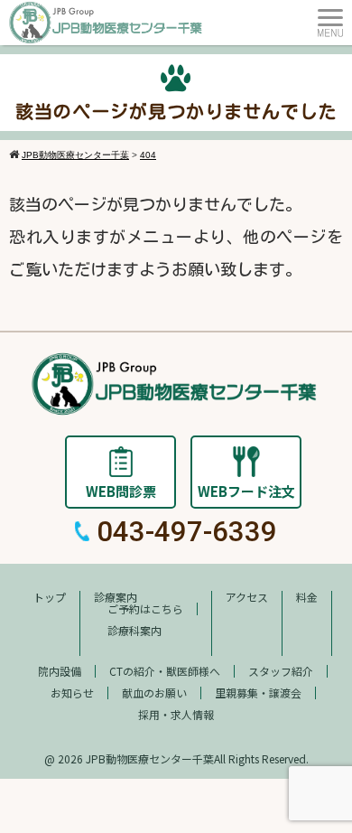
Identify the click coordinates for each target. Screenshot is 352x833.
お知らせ (72, 692)
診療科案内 (134, 630)
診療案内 (115, 596)
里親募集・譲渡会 (258, 692)
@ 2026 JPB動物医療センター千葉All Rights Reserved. (176, 758)
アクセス (247, 596)
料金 (307, 596)
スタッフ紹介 (280, 671)
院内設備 (59, 671)
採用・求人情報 (176, 714)
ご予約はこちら (145, 608)
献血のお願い (154, 692)
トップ (49, 596)
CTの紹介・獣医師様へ (164, 671)
